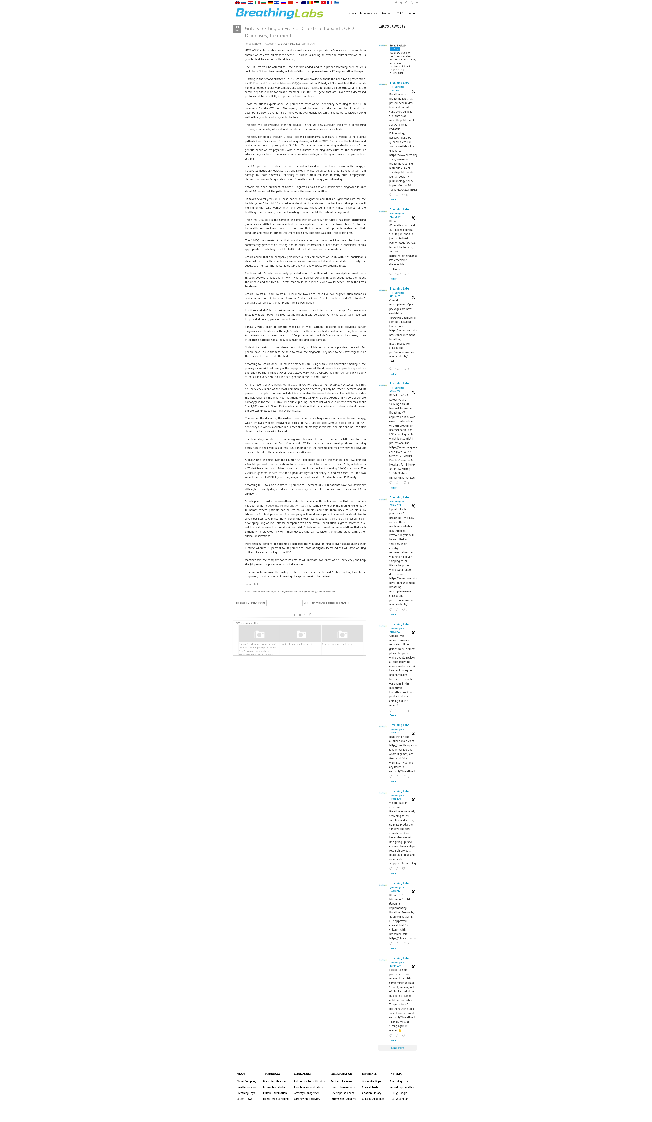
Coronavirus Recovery (307, 1099)
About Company (246, 1081)
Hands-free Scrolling (276, 1099)
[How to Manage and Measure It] (300, 634)
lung (304, 591)
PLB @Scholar (399, 1099)
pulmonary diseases (326, 591)
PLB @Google (398, 1093)
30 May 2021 (396, 391)
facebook (294, 614)
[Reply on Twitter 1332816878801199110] (391, 609)
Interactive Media (274, 1087)
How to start (368, 13)
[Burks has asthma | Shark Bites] (342, 634)
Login (411, 13)
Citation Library (371, 1093)
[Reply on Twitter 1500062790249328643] (391, 369)
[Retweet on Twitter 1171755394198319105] (398, 868)
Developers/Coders (342, 1093)
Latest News (244, 1099)
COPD (278, 591)
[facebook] (396, 2)
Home (352, 13)
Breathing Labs (399, 82)
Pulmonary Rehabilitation (309, 1081)
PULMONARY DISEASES (288, 43)
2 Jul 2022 (394, 90)
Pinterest (310, 614)
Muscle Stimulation (275, 1093)
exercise (297, 591)
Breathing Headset (274, 1081)
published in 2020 (285, 385)
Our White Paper (372, 1081)
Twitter (299, 614)
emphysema (287, 591)
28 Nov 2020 (395, 504)
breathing (270, 591)
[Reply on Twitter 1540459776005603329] (391, 274)
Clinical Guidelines (373, 1099)
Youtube (411, 2)
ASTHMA (254, 591)
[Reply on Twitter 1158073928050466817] (391, 943)
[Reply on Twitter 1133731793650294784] (391, 1035)
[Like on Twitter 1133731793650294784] (404, 1035)
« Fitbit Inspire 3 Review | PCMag (249, 602)
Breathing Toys (246, 1093)
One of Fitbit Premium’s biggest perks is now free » (327, 602)
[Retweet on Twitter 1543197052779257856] (398, 194)
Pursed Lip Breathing (402, 1087)
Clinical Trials (370, 1087)
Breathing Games (247, 1087)
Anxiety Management (307, 1093)
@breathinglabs (397, 86)
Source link (252, 584)
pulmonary (311, 591)
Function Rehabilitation (308, 1087)
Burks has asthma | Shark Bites (337, 644)
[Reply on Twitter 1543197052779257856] (391, 194)
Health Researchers (343, 1087)
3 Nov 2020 (395, 631)
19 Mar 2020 (395, 732)
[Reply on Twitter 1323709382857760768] (391, 710)
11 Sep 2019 (395, 798)
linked (416, 2)
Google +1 (304, 614)
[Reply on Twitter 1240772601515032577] (391, 776)
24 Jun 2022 (395, 216)
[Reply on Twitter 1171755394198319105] (391, 868)
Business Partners (341, 1081)
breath (262, 591)
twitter (401, 2)
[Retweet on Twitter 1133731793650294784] (398, 1035)
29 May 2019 (396, 965)
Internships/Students (344, 1099)
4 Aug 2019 (395, 890)
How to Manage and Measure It (296, 644)
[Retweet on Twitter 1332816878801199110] (398, 609)
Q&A (400, 13)
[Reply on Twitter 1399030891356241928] (391, 482)
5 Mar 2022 (395, 296)
